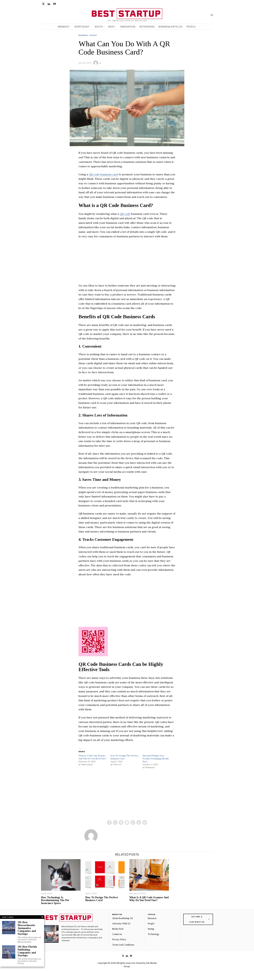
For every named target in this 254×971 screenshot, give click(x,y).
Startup (151, 929)
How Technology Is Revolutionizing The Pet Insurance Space (55, 900)
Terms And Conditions (123, 944)
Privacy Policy (119, 939)
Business (83, 35)
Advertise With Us (121, 923)
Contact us (117, 934)
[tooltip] (43, 3)
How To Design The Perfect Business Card (101, 899)
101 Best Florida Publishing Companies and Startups (27, 951)
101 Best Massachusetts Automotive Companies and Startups (27, 928)
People (93, 35)
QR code (125, 214)
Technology (153, 934)
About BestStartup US (122, 918)
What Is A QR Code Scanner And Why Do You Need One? (149, 899)
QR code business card (103, 174)
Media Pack (117, 929)
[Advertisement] (127, 262)
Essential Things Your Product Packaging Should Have (155, 758)
